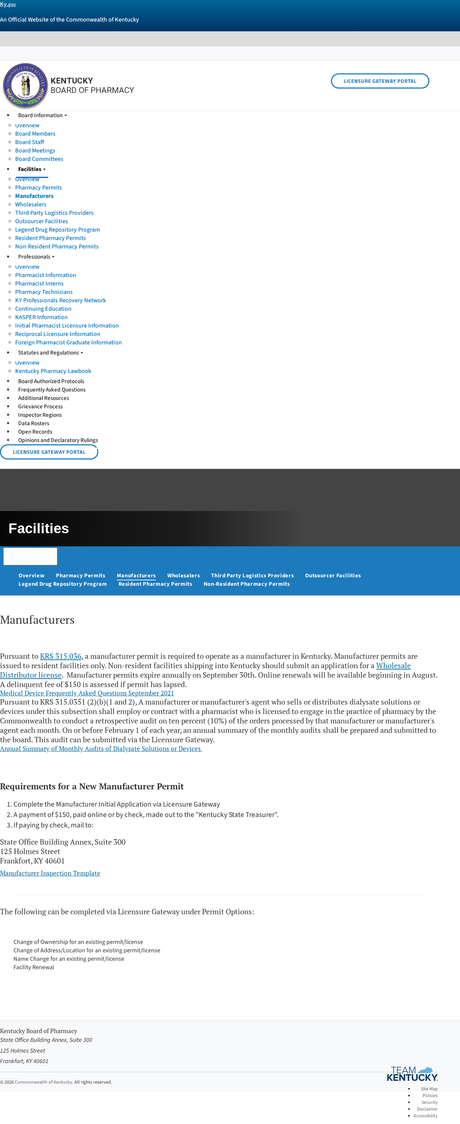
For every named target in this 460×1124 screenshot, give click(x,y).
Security (430, 1102)
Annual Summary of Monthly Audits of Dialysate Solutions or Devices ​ (101, 748)
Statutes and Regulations (49, 353)
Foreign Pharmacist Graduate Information (68, 342)
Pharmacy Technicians (44, 292)
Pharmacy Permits (38, 187)
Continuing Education (43, 309)
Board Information (41, 115)
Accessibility (426, 1116)
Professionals (34, 257)
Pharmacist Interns (39, 283)
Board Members (35, 134)
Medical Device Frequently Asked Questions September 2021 (87, 693)
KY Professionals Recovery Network (60, 300)
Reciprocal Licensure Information (57, 334)
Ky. (8, 4)
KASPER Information (41, 317)
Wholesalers (30, 204)
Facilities (30, 169)
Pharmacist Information (45, 275)
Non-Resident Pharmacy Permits (57, 246)
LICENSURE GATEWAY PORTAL (380, 81)
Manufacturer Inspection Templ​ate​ (50, 873)
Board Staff (29, 142)
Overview (27, 125)
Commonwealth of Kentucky (43, 1082)
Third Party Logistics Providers (54, 213)
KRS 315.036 (60, 656)
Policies (430, 1095)
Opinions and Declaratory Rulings (58, 440)
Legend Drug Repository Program (57, 230)
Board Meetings (35, 150)
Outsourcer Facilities (41, 221)
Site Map (429, 1089)
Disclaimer (427, 1109)
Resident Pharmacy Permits (50, 238)
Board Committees (39, 159)
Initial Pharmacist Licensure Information (67, 325)
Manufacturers (34, 196)
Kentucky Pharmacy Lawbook (53, 371)
